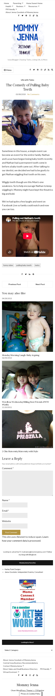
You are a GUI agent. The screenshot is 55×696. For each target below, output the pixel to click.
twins (37, 265)
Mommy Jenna (27, 685)
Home (6, 3)
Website (6, 521)
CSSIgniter (39, 690)
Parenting (17, 3)
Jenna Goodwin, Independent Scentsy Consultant (24, 572)
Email (5, 510)
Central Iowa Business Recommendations (20, 663)
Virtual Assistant (10, 672)
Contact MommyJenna (12, 666)
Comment (8, 468)
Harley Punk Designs (13, 569)
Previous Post (15, 284)
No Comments (33, 94)
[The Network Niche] (27, 619)
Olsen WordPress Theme (21, 690)
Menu (8, 70)
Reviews (19, 6)
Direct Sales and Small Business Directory (20, 669)
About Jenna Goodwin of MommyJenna (22, 12)
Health (8, 6)
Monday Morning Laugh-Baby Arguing (20, 355)
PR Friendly (10, 9)
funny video (8, 265)
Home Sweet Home (34, 3)
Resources (32, 6)
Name (6, 500)
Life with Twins (27, 80)
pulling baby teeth (24, 265)
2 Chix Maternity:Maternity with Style (20, 451)
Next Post (40, 284)
